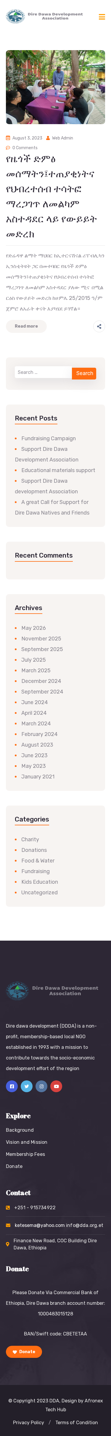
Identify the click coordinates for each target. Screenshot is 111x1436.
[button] (28, 1422)
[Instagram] (41, 1086)
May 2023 (33, 766)
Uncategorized (39, 892)
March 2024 (36, 723)
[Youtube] (56, 1086)
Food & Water (37, 860)
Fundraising (35, 871)
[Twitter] (27, 1086)
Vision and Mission (27, 1142)
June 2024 (34, 702)
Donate (14, 1166)
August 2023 (37, 745)
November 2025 (41, 638)
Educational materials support (58, 470)
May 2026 (33, 628)
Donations (34, 850)
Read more (26, 326)
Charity (30, 839)
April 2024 (34, 713)
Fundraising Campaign (48, 438)
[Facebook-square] (12, 1086)
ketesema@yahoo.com (59, 1225)
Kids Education (39, 882)
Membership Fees (25, 1154)
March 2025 (36, 670)
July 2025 (33, 660)
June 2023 (34, 755)
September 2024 (42, 692)
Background (20, 1130)
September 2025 (42, 649)
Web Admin (62, 138)
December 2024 (41, 681)
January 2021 (37, 776)
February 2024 (39, 734)
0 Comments (25, 147)
